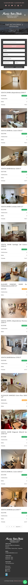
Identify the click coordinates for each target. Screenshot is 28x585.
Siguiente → (18, 526)
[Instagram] (9, 5)
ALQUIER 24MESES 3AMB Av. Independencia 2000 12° (14, 285)
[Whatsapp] (15, 5)
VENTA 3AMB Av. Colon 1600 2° (12, 472)
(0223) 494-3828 (20, 2)
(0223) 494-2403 (9, 2)
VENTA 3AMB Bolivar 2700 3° (11, 357)
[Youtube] (12, 5)
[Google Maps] (18, 5)
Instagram (8, 567)
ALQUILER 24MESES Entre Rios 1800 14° (14, 396)
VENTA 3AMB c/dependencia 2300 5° (13, 92)
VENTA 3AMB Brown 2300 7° (11, 510)
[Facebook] (6, 5)
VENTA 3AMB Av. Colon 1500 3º (12, 130)
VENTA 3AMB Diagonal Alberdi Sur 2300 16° (14, 433)
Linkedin (8, 569)
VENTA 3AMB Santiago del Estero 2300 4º (14, 245)
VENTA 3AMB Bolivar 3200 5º (11, 168)
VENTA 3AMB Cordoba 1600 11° (12, 206)
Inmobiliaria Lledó (19, 580)
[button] (25, 582)
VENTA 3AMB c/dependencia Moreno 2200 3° (14, 321)
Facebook (8, 566)
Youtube (8, 570)
